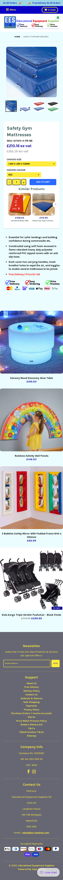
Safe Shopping (31, 702)
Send (55, 663)
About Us (32, 683)
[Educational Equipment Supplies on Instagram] (34, 772)
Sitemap (31, 735)
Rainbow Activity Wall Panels (31, 455)
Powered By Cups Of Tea (31, 869)
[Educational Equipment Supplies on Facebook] (28, 772)
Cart (51, 9)
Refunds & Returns (31, 698)
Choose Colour (16, 170)
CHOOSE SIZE (14, 159)
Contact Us (31, 694)
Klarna (31, 717)
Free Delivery (31, 687)
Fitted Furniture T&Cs (31, 732)
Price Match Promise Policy (31, 720)
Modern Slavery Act (32, 724)
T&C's (31, 728)
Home (17, 37)
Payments (31, 705)
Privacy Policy (31, 709)
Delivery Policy (32, 690)
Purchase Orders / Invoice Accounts (31, 713)
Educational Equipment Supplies (36, 865)
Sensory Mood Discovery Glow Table (31, 378)
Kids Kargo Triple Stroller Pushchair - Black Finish (31, 614)
